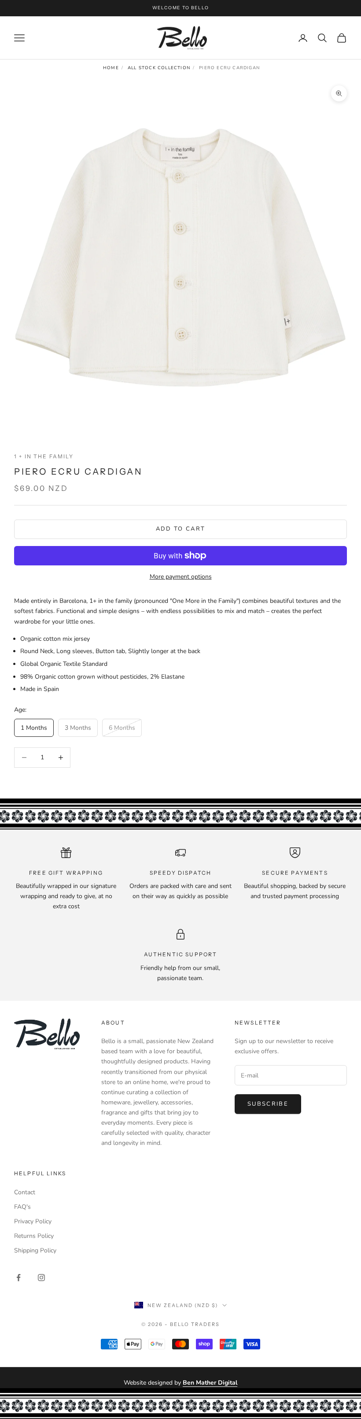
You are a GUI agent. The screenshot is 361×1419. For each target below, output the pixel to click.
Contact (24, 1192)
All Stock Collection (159, 68)
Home (111, 68)
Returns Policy (34, 1236)
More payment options (181, 576)
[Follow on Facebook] (18, 1277)
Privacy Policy (33, 1221)
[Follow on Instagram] (41, 1277)
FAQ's (22, 1207)
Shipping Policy (35, 1250)
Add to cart (181, 529)
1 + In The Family (44, 456)
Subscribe (267, 1104)
